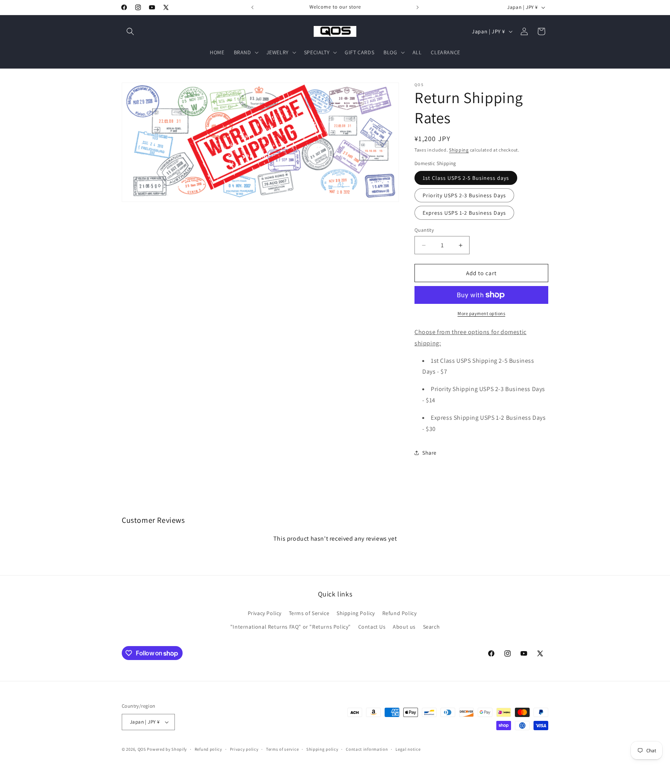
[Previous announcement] (252, 7)
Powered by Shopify (167, 749)
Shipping (459, 150)
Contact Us (372, 626)
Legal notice (407, 749)
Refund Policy (399, 613)
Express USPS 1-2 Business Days (464, 212)
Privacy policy (244, 749)
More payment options (481, 313)
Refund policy (208, 749)
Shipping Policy (356, 613)
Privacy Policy (264, 613)
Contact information (367, 749)
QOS (142, 749)
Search (431, 626)
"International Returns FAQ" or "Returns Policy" (290, 626)
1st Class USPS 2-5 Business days (466, 177)
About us (404, 626)
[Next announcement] (417, 7)
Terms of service (282, 749)
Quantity (424, 230)
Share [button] (429, 452)
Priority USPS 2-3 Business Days (464, 195)
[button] (130, 31)
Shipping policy (322, 749)
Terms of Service (309, 613)
